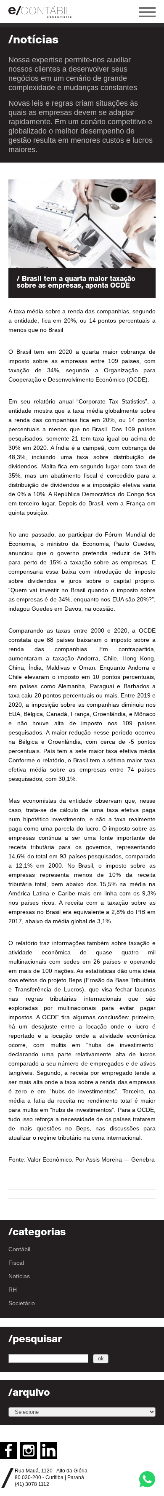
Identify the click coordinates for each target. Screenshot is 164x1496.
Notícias (19, 1276)
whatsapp (147, 1479)
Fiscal (16, 1262)
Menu (147, 12)
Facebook (8, 1450)
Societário (21, 1303)
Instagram (28, 1450)
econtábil (44, 11)
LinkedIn (48, 1450)
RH (12, 1289)
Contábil (19, 1249)
